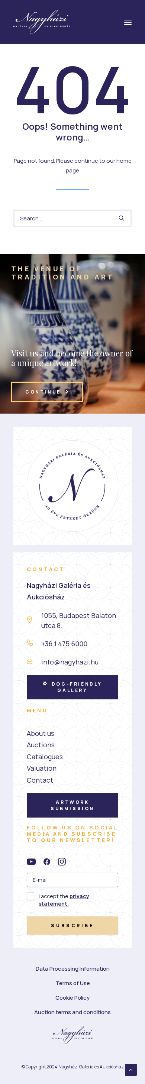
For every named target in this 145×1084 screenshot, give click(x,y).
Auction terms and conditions (72, 1012)
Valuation (42, 768)
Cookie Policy (72, 998)
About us (40, 733)
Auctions (41, 744)
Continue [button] (43, 392)
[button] (121, 218)
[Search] (72, 218)
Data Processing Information (73, 969)
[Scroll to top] (131, 1069)
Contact (40, 780)
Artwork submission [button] (72, 805)
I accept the (64, 900)
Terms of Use (72, 983)
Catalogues (45, 756)
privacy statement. (64, 900)
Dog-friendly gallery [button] (78, 687)
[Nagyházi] (41, 22)
